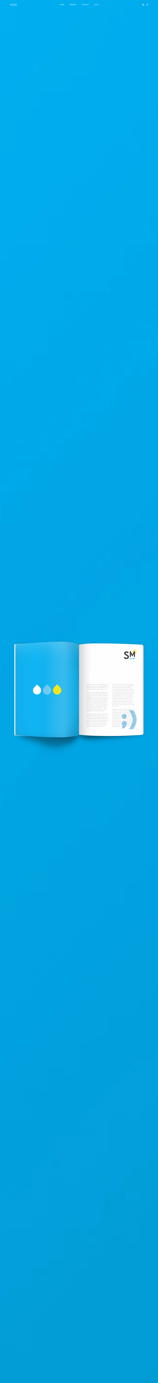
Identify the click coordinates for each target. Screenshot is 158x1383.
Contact (85, 4)
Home (62, 4)
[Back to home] (13, 4)
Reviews (73, 4)
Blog (96, 4)
